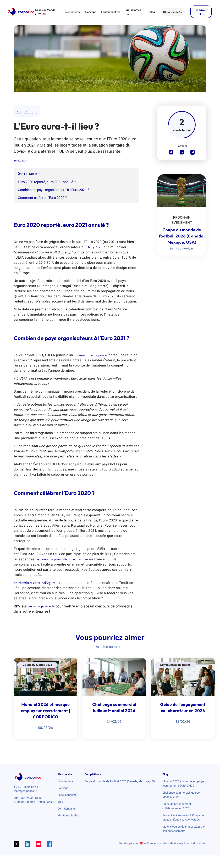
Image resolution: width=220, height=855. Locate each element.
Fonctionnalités (110, 12)
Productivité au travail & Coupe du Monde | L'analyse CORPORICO (183, 817)
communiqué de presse (91, 355)
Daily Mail (94, 247)
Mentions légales (68, 815)
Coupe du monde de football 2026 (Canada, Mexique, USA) (121, 781)
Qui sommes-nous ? (134, 12)
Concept (90, 12)
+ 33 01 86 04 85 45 (26, 787)
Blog (152, 12)
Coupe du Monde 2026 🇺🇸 (45, 12)
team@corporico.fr (25, 791)
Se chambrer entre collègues (35, 583)
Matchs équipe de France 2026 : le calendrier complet (183, 829)
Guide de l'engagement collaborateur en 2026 (176, 806)
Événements (72, 12)
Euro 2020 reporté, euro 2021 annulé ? (47, 181)
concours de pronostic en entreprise (62, 559)
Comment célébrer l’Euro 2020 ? (42, 197)
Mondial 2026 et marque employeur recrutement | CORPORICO (184, 783)
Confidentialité (67, 809)
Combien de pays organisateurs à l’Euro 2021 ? (53, 189)
